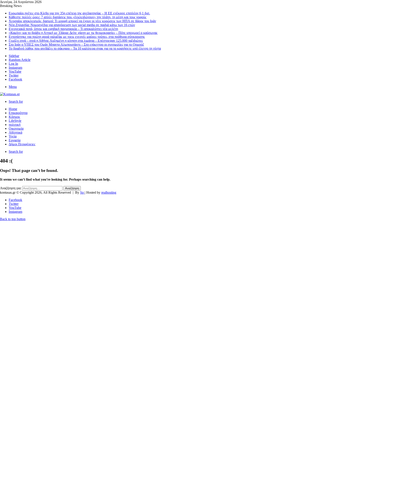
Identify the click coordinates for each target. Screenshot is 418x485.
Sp (82, 192)
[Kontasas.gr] (10, 94)
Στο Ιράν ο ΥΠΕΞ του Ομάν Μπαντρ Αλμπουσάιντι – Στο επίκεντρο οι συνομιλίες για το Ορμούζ (76, 44)
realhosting (108, 192)
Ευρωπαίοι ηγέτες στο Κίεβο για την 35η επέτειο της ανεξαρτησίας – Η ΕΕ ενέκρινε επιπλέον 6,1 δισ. (79, 13)
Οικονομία (16, 128)
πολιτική (14, 124)
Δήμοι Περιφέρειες (22, 144)
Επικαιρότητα (18, 113)
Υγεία (13, 136)
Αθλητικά (15, 132)
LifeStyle (15, 121)
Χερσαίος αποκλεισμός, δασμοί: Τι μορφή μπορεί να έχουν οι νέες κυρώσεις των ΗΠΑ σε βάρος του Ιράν (82, 21)
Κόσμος (14, 117)
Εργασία (14, 140)
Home (13, 109)
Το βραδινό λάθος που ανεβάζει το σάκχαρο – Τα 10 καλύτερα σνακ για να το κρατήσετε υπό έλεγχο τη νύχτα (85, 48)
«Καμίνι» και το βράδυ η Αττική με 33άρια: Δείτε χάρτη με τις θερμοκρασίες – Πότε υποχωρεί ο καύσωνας (83, 33)
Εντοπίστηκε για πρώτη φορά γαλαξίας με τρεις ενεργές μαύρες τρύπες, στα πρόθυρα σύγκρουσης (77, 37)
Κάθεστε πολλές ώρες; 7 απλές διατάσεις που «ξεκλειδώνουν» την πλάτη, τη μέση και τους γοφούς (77, 17)
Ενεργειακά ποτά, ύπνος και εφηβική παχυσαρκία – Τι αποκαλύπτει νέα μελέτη (63, 29)
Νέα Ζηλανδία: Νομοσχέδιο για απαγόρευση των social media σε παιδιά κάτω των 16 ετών (72, 25)
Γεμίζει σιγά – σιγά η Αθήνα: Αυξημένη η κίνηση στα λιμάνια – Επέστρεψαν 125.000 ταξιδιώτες (76, 40)
